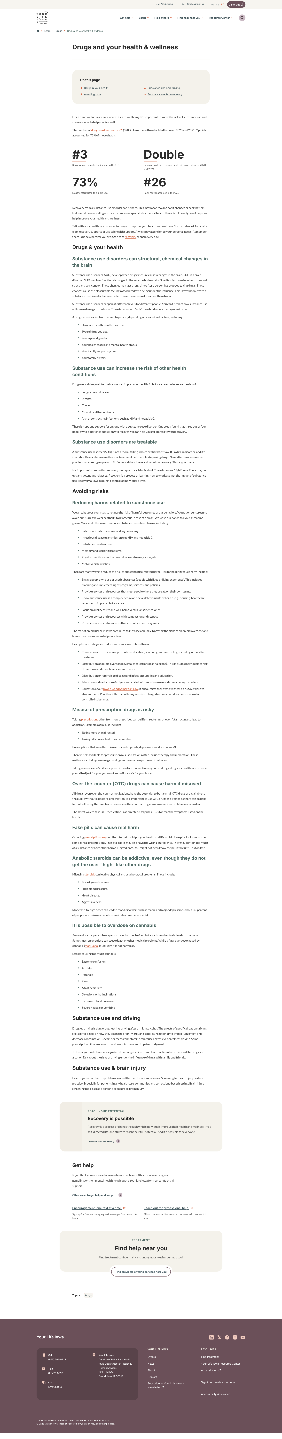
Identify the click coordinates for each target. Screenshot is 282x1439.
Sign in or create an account (218, 1382)
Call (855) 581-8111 (166, 4)
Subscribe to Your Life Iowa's (166, 1385)
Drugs (59, 30)
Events (152, 1356)
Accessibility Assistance (215, 1394)
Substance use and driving (164, 88)
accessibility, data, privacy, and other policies (91, 1423)
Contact (152, 1377)
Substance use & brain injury (165, 94)
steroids (90, 874)
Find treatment (210, 1356)
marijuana (91, 945)
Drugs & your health (96, 88)
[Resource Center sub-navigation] (232, 17)
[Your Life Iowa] (42, 18)
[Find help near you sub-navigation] (202, 17)
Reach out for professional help (166, 1208)
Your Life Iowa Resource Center (220, 1363)
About (151, 1370)
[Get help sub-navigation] (132, 17)
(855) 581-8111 (57, 1359)
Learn (47, 30)
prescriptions (89, 719)
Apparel (209, 1370)
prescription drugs (96, 837)
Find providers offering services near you (141, 1271)
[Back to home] (39, 31)
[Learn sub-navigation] (148, 17)
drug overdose (104, 130)
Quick (234, 4)
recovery (130, 237)
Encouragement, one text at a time (97, 1208)
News (151, 1363)
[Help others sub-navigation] (171, 17)
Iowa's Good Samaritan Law (120, 689)
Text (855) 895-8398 (193, 4)
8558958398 (55, 1373)
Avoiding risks (92, 94)
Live (215, 4)
